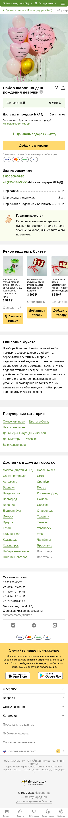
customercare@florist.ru (18, 615)
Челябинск (44, 539)
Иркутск (8, 522)
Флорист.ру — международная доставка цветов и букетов (34, 796)
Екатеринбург (12, 510)
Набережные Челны (16, 551)
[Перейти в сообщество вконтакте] (13, 625)
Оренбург (43, 481)
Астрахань (10, 481)
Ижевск (8, 516)
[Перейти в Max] (54, 625)
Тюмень (42, 522)
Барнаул (9, 487)
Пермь (41, 487)
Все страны (45, 557)
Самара (42, 499)
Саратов (43, 505)
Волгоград (10, 499)
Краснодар (10, 539)
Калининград (11, 534)
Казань (7, 528)
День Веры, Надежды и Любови (24, 433)
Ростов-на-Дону (47, 493)
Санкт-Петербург (14, 476)
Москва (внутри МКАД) (18, 470)
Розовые (31, 439)
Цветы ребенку (39, 421)
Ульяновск (44, 528)
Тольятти (43, 516)
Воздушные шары (15, 444)
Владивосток (11, 493)
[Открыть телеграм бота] (34, 625)
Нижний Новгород (15, 557)
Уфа (40, 534)
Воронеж (9, 505)
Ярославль (44, 545)
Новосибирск (46, 470)
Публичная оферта (15, 733)
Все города (44, 551)
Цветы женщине (14, 427)
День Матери (11, 439)
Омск (40, 476)
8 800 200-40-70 (13, 176)
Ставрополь (45, 510)
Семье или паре (14, 421)
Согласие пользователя (19, 742)
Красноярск (10, 545)
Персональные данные (18, 724)
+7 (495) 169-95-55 (15, 182)
